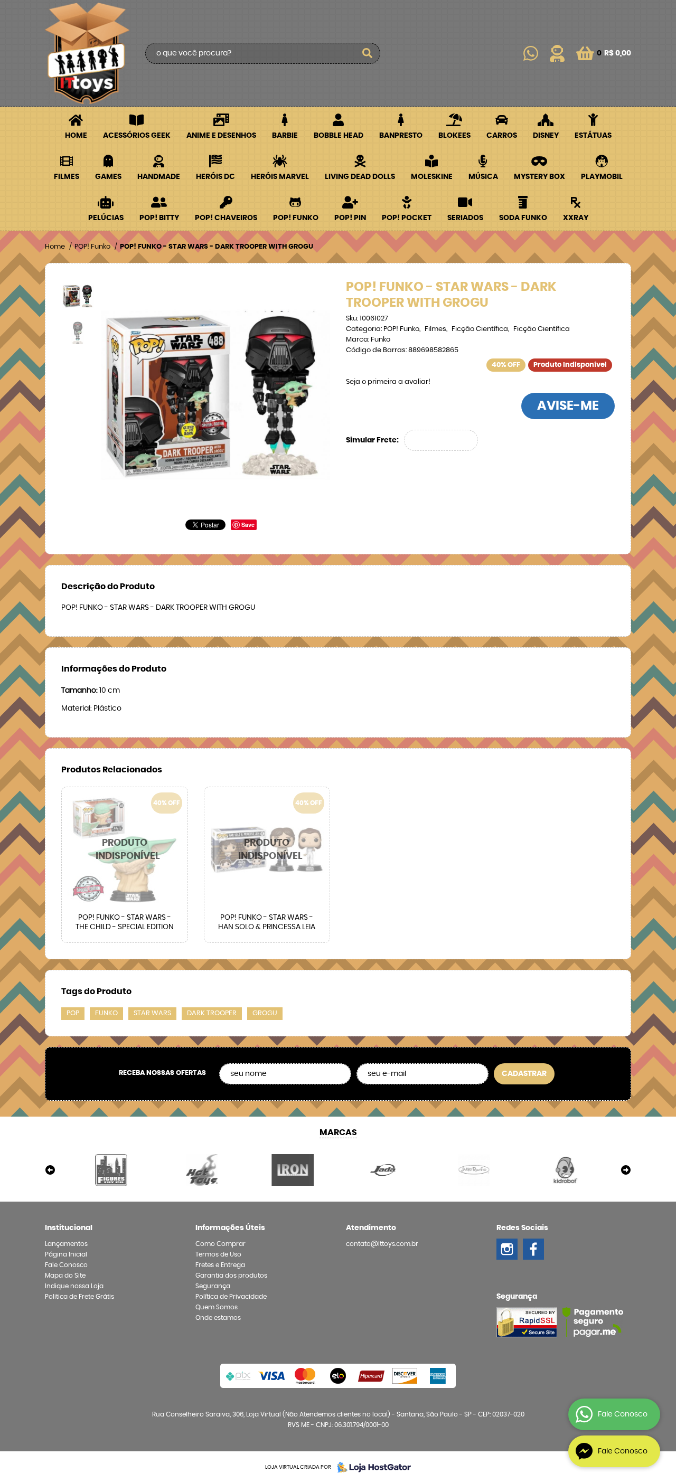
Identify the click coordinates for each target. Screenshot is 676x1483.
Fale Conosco (66, 1265)
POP (73, 1013)
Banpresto (400, 135)
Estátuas (593, 135)
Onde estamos (218, 1318)
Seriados (465, 218)
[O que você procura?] (367, 53)
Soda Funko (523, 218)
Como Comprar (220, 1244)
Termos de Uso (218, 1254)
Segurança (212, 1286)
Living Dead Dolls (360, 177)
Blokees (454, 135)
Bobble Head (338, 135)
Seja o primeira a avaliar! (388, 382)
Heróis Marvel (280, 177)
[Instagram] (507, 1249)
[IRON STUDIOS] (292, 1170)
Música (483, 177)
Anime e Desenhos (221, 135)
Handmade (158, 177)
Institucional (68, 1228)
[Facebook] (533, 1249)
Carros (501, 135)
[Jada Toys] (383, 1170)
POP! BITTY (159, 218)
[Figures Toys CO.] (111, 1170)
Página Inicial (66, 1254)
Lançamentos (66, 1244)
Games (108, 177)
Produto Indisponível (124, 850)
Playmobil (602, 177)
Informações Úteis (230, 1228)
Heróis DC (215, 177)
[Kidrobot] (564, 1170)
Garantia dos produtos (231, 1275)
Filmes (66, 177)
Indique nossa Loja (74, 1286)
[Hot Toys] (202, 1170)
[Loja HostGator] (370, 1467)
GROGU (264, 1013)
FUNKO (106, 1013)
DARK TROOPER (212, 1013)
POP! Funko (295, 218)
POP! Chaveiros (226, 218)
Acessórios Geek (137, 135)
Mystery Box (539, 177)
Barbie (285, 135)
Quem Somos (216, 1307)
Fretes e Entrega (220, 1265)
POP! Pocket (406, 218)
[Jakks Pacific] (474, 1170)
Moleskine (432, 177)
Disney (546, 135)
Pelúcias (106, 218)
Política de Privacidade (231, 1296)
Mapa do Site (65, 1275)
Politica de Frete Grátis (79, 1296)
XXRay (575, 218)
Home (76, 135)
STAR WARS (152, 1013)
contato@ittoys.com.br (382, 1244)
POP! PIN (350, 218)
